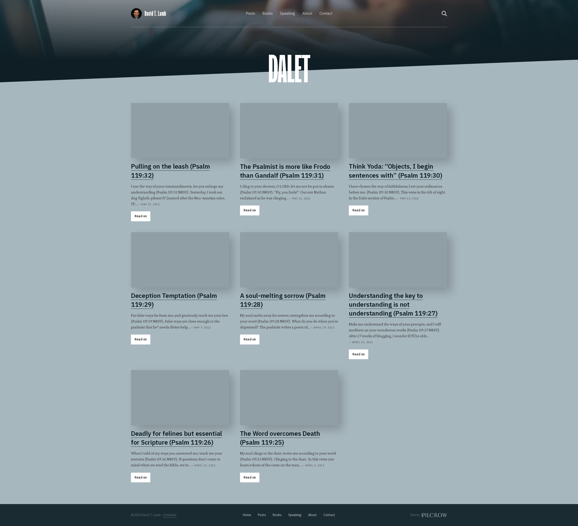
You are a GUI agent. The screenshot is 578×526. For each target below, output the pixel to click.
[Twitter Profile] (435, 13)
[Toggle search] (444, 13)
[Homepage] (136, 13)
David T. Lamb (155, 13)
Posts (250, 13)
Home (247, 515)
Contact (325, 13)
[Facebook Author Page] (429, 13)
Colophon (169, 515)
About (307, 13)
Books (267, 13)
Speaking (287, 13)
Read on (141, 216)
